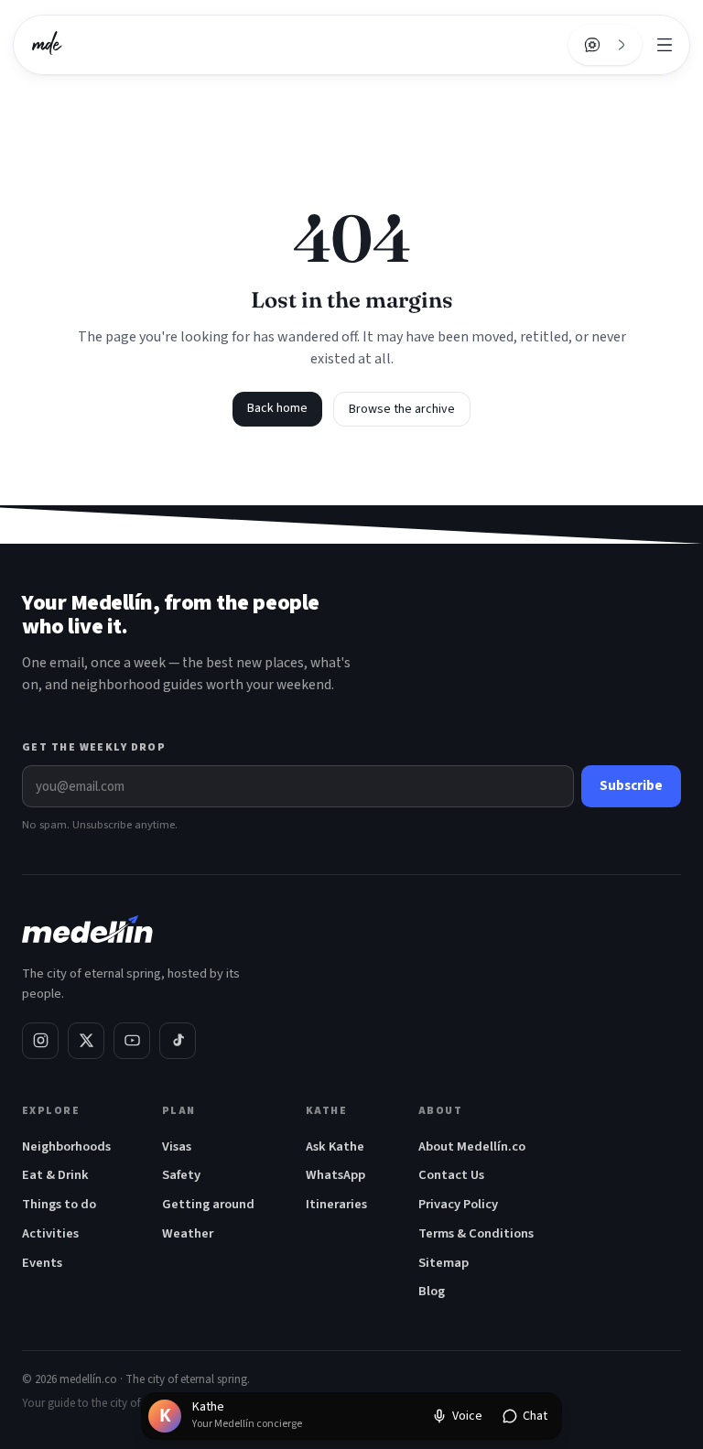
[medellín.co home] (47, 45)
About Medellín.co (471, 1146)
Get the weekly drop (94, 747)
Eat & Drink (55, 1174)
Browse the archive (402, 409)
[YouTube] (132, 1040)
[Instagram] (40, 1040)
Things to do (59, 1204)
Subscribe (631, 785)
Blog (431, 1291)
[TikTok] (177, 1040)
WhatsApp (335, 1174)
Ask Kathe (335, 1146)
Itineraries (336, 1204)
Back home (277, 408)
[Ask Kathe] (592, 45)
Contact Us (451, 1174)
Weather (187, 1233)
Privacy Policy (458, 1204)
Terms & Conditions (476, 1233)
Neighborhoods (66, 1146)
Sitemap (443, 1262)
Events (42, 1262)
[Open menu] (664, 45)
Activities (50, 1233)
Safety (181, 1174)
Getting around (208, 1204)
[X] (86, 1040)
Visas (176, 1146)
